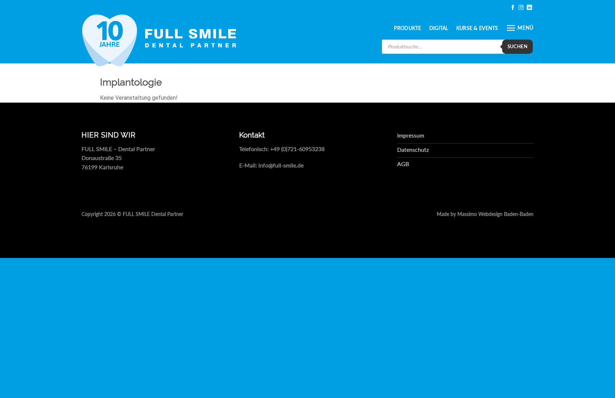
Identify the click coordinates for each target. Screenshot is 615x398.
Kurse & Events (477, 28)
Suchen (517, 46)
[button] (519, 28)
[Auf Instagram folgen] (521, 8)
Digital (438, 28)
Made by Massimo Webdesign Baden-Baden (485, 214)
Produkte (407, 28)
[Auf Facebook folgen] (512, 8)
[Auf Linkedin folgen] (529, 8)
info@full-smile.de (281, 165)
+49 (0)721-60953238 (297, 148)
